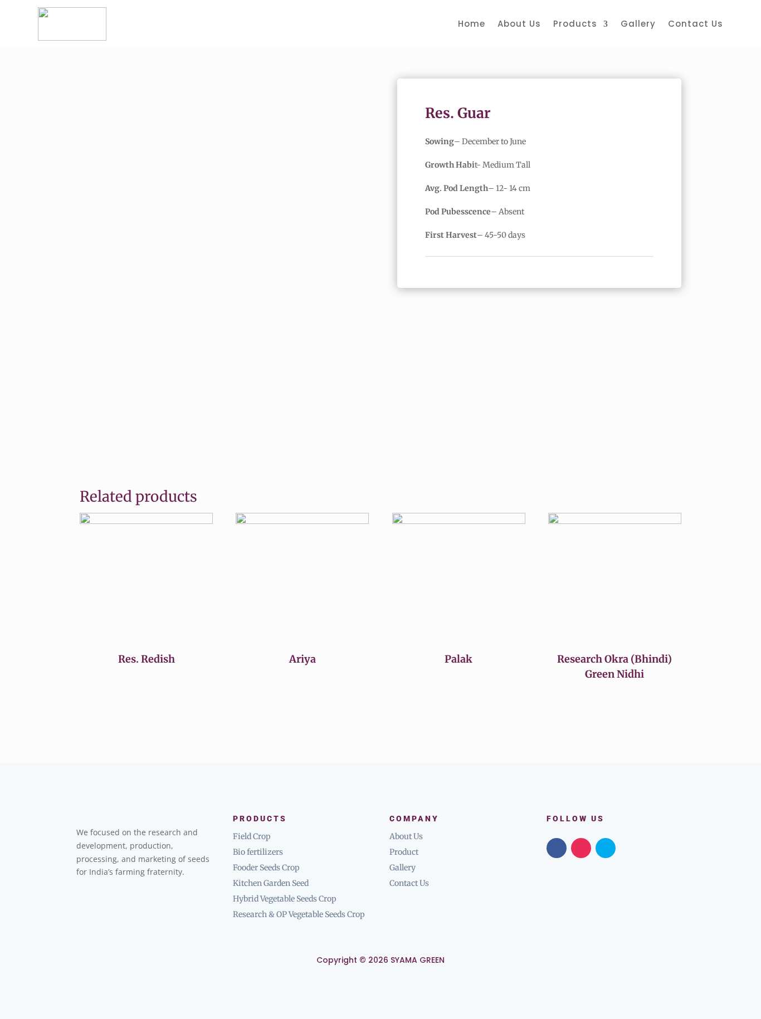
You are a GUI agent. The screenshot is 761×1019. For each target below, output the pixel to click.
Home (471, 24)
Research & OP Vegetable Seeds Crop (299, 914)
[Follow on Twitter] (606, 848)
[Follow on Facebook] (557, 848)
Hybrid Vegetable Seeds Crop (284, 899)
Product (403, 852)
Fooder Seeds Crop (266, 868)
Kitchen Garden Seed (271, 883)
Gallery (638, 24)
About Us (519, 24)
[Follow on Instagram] (581, 848)
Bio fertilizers (258, 852)
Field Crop (252, 836)
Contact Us (695, 24)
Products (575, 24)
